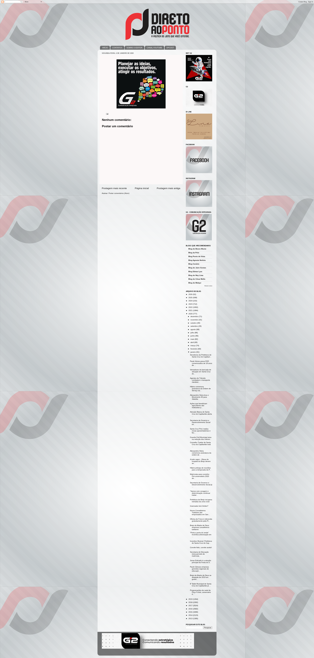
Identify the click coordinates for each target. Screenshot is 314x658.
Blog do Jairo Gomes (197, 268)
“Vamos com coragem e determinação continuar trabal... (200, 493)
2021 (191, 310)
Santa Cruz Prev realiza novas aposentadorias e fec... (200, 431)
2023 (191, 304)
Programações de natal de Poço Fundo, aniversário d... (200, 592)
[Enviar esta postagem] (107, 114)
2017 (191, 605)
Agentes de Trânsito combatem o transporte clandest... (200, 380)
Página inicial (142, 188)
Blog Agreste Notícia (197, 260)
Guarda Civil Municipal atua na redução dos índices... (200, 438)
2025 (191, 298)
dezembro (194, 316)
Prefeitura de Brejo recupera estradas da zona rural (201, 501)
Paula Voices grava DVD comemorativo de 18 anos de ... (201, 363)
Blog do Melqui (194, 283)
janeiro (193, 352)
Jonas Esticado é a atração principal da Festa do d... (200, 561)
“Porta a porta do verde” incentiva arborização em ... (200, 535)
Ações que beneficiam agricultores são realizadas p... (198, 405)
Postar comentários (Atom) (119, 193)
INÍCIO (105, 48)
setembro (194, 326)
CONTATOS (117, 48)
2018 (191, 602)
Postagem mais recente (114, 188)
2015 (191, 612)
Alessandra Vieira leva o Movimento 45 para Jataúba (199, 397)
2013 (191, 618)
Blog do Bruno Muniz (197, 249)
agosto (193, 329)
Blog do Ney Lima (195, 275)
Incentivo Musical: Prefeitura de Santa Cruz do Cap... (201, 542)
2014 (191, 615)
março (193, 345)
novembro (194, 320)
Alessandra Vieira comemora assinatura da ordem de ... (200, 453)
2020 (191, 314)
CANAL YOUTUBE (154, 48)
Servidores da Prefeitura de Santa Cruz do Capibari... (200, 356)
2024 (191, 301)
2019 (191, 599)
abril (192, 342)
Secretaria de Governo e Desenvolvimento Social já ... (201, 485)
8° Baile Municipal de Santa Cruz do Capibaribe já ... (200, 585)
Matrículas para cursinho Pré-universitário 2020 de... (199, 476)
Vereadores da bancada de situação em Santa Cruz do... (200, 372)
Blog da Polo (193, 253)
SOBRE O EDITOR (134, 48)
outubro (193, 323)
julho (192, 333)
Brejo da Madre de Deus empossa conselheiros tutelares (199, 527)
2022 (191, 307)
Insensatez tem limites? (199, 506)
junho (192, 336)
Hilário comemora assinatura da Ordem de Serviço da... (200, 389)
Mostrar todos (208, 285)
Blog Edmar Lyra (195, 272)
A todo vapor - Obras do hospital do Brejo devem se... (200, 461)
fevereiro (194, 349)
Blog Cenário (193, 264)
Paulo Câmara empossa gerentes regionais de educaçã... (199, 569)
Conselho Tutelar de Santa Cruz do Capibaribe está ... (200, 444)
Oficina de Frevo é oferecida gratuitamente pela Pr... (201, 520)
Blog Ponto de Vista (196, 256)
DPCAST (170, 48)
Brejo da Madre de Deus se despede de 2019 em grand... (200, 577)
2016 (191, 609)
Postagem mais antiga (168, 188)
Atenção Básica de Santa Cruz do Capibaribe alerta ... (201, 414)
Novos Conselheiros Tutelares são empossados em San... (200, 512)
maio (192, 339)
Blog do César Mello (196, 279)
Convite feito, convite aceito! (201, 547)
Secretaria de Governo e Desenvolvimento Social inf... (200, 422)
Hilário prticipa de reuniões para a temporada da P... (200, 469)
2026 (191, 294)
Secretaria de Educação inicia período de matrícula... (199, 554)
